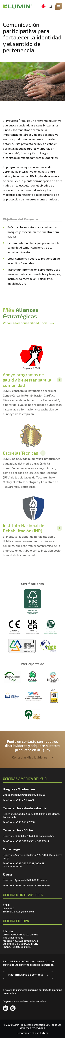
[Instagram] (13, 1008)
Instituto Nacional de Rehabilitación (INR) (23, 528)
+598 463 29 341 (25, 841)
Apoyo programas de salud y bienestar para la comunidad (27, 380)
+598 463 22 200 (25, 822)
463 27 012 (43, 841)
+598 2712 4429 (25, 800)
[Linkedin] (5, 1008)
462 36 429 (43, 885)
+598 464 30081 (25, 863)
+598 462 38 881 (25, 885)
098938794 (16, 866)
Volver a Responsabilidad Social (25, 323)
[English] (43, 6)
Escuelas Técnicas (20, 453)
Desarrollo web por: (32, 1032)
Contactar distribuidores (29, 757)
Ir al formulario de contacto (25, 974)
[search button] (50, 6)
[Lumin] (17, 6)
